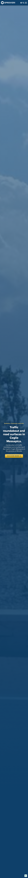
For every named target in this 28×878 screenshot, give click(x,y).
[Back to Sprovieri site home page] (10, 2)
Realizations (7, 423)
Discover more (13, 456)
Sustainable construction (17, 423)
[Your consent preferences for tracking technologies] (25, 875)
